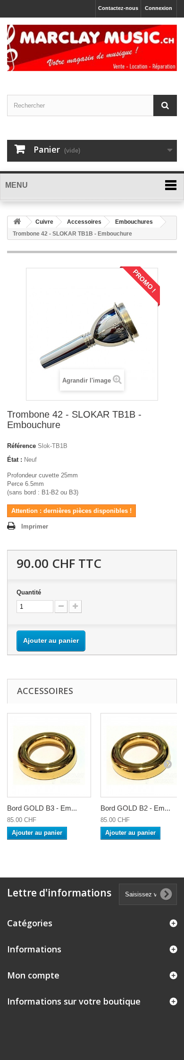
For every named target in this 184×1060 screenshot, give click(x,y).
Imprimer (34, 526)
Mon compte (33, 975)
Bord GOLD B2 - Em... (135, 808)
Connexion (158, 8)
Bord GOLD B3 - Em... (42, 808)
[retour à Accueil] (17, 222)
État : (14, 459)
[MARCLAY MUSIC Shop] (92, 48)
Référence (21, 445)
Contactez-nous (118, 8)
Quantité (29, 592)
